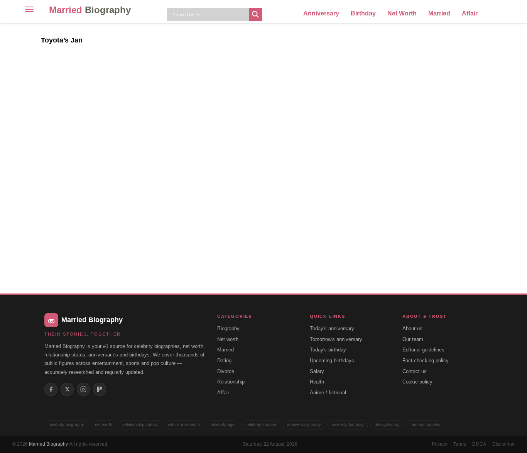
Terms (459, 444)
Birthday (363, 13)
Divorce (225, 371)
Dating (224, 360)
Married (90, 10)
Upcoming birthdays (332, 360)
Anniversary (321, 13)
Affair (470, 13)
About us (412, 328)
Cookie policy (417, 382)
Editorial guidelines (423, 350)
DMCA (479, 444)
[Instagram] (83, 389)
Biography (228, 328)
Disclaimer (503, 444)
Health (317, 382)
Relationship (231, 382)
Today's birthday (328, 350)
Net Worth (402, 13)
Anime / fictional (328, 392)
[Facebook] (50, 389)
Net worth (227, 339)
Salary (317, 371)
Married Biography (48, 444)
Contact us (414, 371)
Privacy (439, 444)
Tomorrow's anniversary (336, 339)
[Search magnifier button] (255, 14)
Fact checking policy (425, 360)
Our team (412, 339)
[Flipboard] (99, 389)
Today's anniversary (332, 328)
